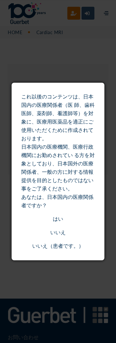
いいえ (58, 232)
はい (58, 219)
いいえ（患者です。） (58, 246)
